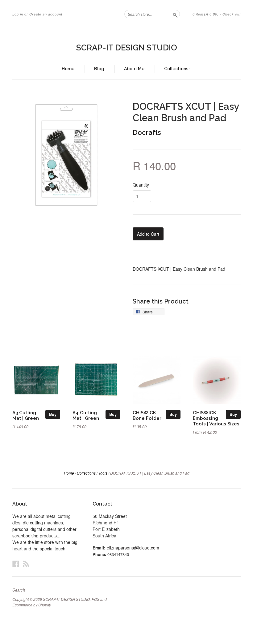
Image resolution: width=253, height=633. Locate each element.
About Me (134, 68)
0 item (206, 14)
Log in (17, 14)
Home (68, 68)
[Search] (175, 14)
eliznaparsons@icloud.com (133, 548)
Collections (176, 68)
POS (95, 599)
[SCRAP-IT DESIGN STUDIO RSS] (26, 563)
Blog (99, 68)
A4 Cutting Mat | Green (86, 415)
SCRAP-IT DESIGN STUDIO (126, 47)
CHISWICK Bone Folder (147, 415)
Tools (102, 473)
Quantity (141, 185)
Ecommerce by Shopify (31, 604)
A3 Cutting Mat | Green (25, 415)
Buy (52, 414)
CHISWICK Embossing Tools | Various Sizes (216, 418)
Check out (231, 14)
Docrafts (147, 132)
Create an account (45, 14)
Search (18, 590)
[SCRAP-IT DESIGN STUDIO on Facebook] (15, 563)
